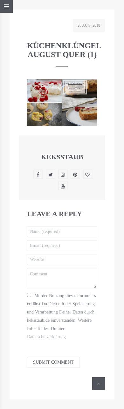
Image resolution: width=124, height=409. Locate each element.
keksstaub (62, 157)
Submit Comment (53, 362)
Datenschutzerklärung (46, 336)
